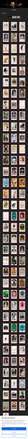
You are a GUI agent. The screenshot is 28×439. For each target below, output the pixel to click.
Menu (14, 9)
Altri (18, 17)
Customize (14, 432)
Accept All (14, 428)
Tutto (9, 17)
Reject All (14, 436)
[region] (14, 427)
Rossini (14, 17)
